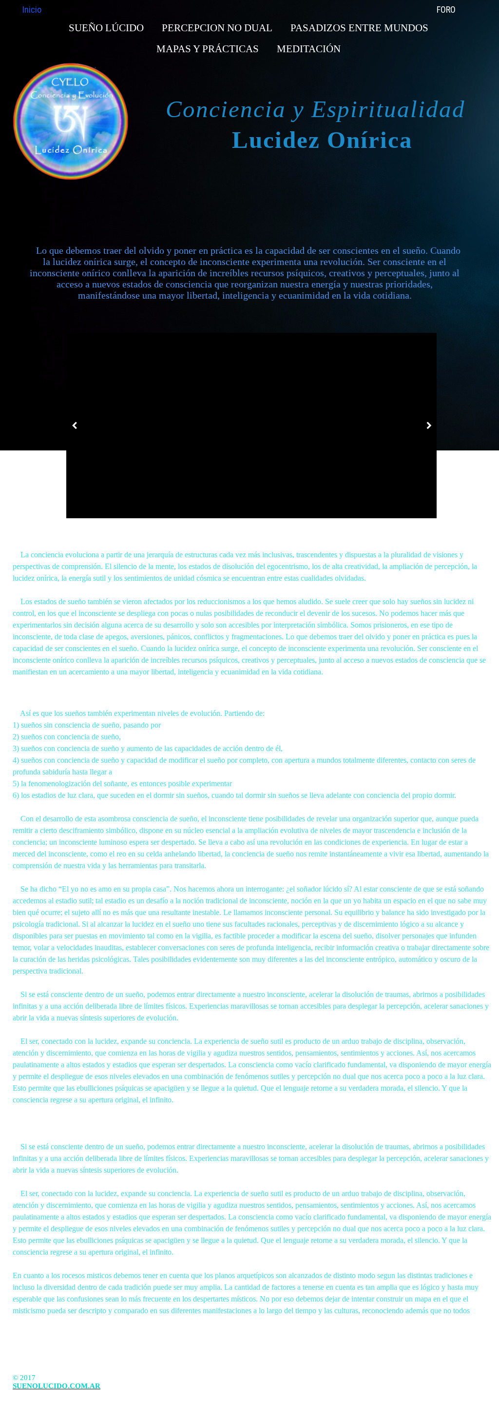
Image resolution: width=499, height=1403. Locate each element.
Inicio (31, 9)
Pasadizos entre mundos (359, 28)
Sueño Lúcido (106, 28)
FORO (446, 9)
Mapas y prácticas (207, 49)
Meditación (309, 49)
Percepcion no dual (217, 28)
